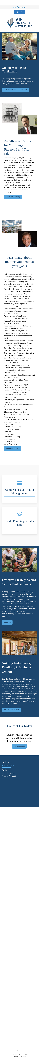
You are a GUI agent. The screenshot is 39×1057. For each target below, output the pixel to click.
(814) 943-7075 (8, 765)
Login (20, 12)
